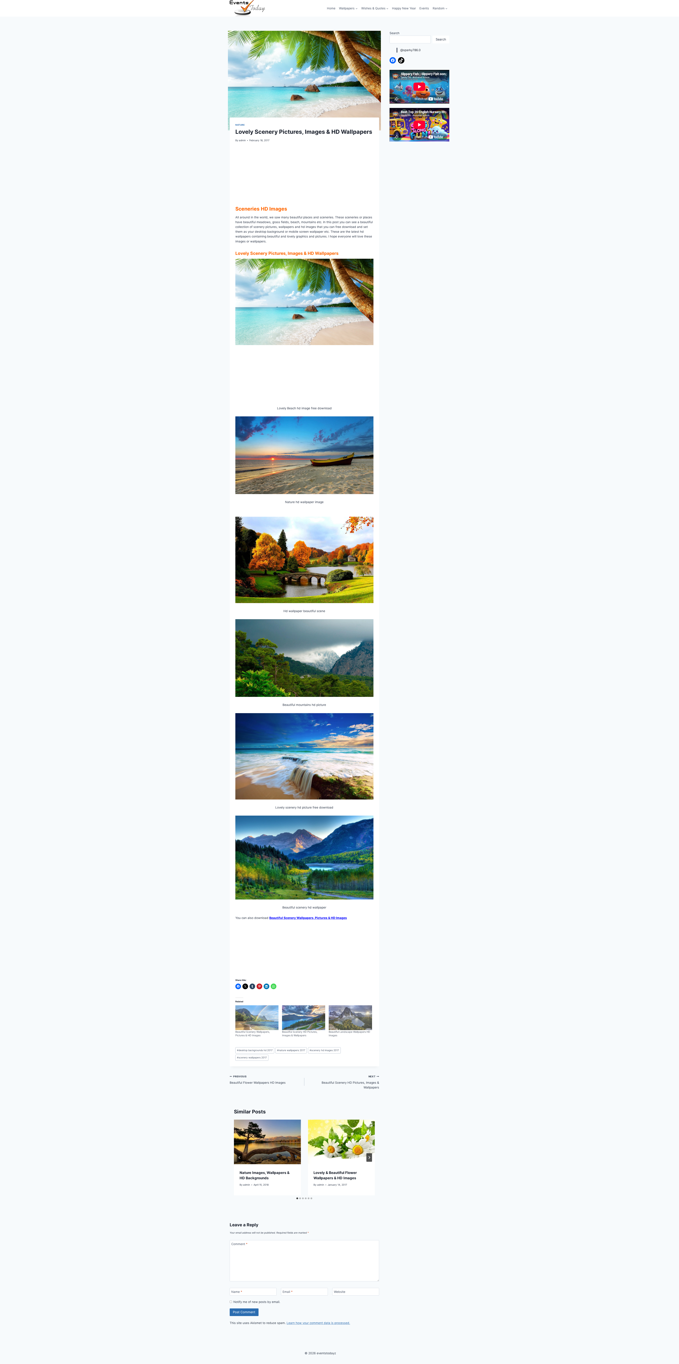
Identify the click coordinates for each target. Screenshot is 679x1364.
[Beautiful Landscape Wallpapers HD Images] (350, 1017)
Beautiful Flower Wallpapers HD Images (258, 1079)
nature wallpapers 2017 (291, 1050)
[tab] (297, 1198)
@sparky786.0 (410, 50)
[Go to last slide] (239, 1157)
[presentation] (267, 1142)
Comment (239, 1244)
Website (339, 1292)
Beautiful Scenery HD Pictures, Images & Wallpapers (350, 1082)
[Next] (369, 1157)
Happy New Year (404, 8)
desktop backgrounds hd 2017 (255, 1050)
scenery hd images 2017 (324, 1050)
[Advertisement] (304, 173)
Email (288, 1292)
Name (236, 1292)
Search (394, 33)
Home (331, 8)
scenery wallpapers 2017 (252, 1057)
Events (424, 8)
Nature (240, 125)
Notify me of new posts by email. (256, 1302)
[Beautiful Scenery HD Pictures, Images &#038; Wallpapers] (303, 1017)
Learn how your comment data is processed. (318, 1323)
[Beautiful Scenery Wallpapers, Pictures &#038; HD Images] (256, 1017)
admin (242, 140)
